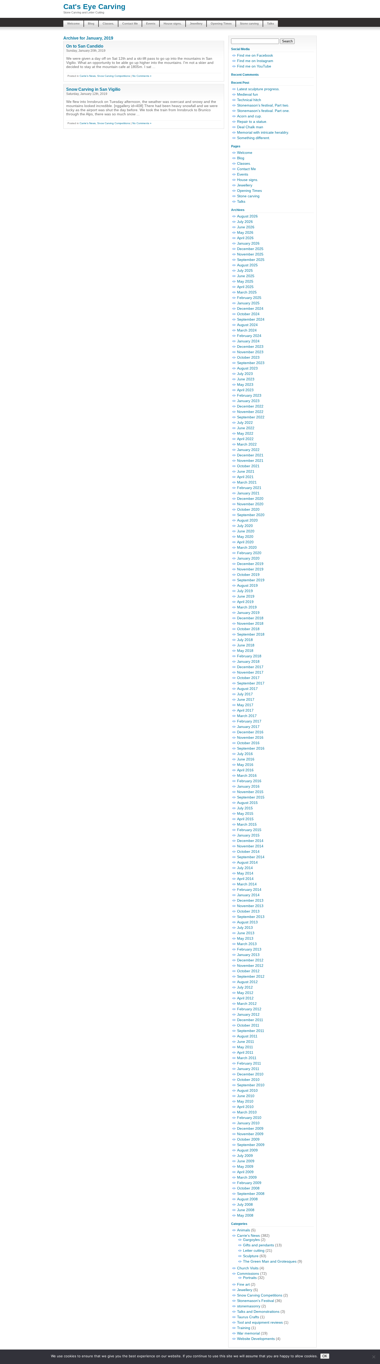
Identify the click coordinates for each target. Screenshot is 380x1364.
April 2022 (245, 439)
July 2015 (245, 808)
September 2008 (250, 1194)
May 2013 (245, 938)
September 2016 (250, 748)
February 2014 (249, 889)
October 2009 (248, 1139)
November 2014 (250, 846)
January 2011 (248, 1069)
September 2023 (250, 363)
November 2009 (250, 1134)
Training (243, 1328)
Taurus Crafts (248, 1317)
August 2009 (247, 1150)
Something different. (253, 138)
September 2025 (250, 260)
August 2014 (247, 862)
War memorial (248, 1333)
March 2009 (247, 1177)
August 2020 (247, 520)
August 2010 (247, 1090)
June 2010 (245, 1096)
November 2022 (250, 412)
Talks (270, 23)
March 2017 (247, 716)
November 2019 (250, 569)
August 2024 (247, 325)
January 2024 (248, 341)
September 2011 (250, 1031)
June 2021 (245, 471)
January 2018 (248, 661)
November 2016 (250, 737)
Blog (91, 23)
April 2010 (245, 1107)
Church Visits (248, 1268)
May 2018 (245, 651)
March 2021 (247, 482)
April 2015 (245, 819)
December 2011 (250, 1020)
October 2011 (248, 1025)
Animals (243, 1230)
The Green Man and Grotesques (270, 1261)
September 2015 (250, 797)
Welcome (73, 23)
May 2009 (245, 1166)
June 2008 (245, 1210)
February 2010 (249, 1118)
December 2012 (250, 960)
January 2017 (248, 727)
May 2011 (245, 1047)
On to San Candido (84, 46)
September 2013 (250, 917)
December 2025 (250, 249)
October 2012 (248, 971)
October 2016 (248, 743)
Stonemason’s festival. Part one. (263, 111)
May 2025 (245, 281)
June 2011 (245, 1041)
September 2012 (250, 976)
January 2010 (248, 1123)
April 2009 (245, 1172)
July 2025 (245, 270)
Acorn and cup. (249, 116)
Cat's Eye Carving (94, 7)
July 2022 (245, 422)
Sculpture (251, 1256)
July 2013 (245, 927)
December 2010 (250, 1074)
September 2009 (250, 1145)
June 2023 (245, 379)
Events (150, 23)
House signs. (172, 23)
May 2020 (245, 536)
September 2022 (250, 417)
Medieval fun (247, 94)
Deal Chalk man (250, 127)
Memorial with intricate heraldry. (263, 132)
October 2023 (248, 357)
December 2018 (250, 618)
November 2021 (250, 460)
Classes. (108, 23)
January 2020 (248, 558)
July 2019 (245, 591)
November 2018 (250, 623)
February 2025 (249, 298)
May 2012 (245, 993)
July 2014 (245, 868)
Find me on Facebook (255, 55)
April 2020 (245, 542)
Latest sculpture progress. (258, 89)
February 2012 (249, 1009)
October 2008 (248, 1188)
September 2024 (250, 319)
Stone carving (249, 23)
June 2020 (245, 531)
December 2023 (250, 346)
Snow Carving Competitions (113, 75)
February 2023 (249, 395)
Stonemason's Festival (255, 1301)
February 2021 (249, 488)
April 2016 (245, 770)
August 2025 (247, 265)
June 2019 (245, 596)
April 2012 (245, 998)
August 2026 (247, 216)
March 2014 (247, 884)
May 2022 (245, 433)
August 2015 (247, 803)
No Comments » (141, 75)
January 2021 (248, 493)
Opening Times (221, 23)
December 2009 (250, 1128)
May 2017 (245, 705)
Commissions (248, 1273)
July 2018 (245, 640)
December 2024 (250, 308)
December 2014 (250, 841)
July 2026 (245, 222)
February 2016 (249, 781)
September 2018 (250, 634)
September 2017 (250, 683)
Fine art (243, 1284)
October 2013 (248, 911)
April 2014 (245, 879)
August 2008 (247, 1199)
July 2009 (245, 1156)
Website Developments (256, 1339)
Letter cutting (253, 1250)
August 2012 (247, 982)
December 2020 (250, 498)
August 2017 (247, 689)
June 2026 (245, 227)
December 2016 (250, 732)
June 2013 (245, 933)
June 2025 (245, 276)
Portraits (250, 1278)
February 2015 (249, 830)
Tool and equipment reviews (260, 1322)
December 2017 (250, 667)
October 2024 (248, 314)
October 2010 (248, 1079)
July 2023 (245, 374)
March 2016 (247, 775)
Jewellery (196, 23)
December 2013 (250, 900)
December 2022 (250, 406)
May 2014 (245, 873)
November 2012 (250, 965)
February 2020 (249, 553)
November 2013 (250, 906)
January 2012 (248, 1014)
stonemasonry (248, 1306)
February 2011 (249, 1063)
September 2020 (250, 515)
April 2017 (245, 710)
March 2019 (247, 607)
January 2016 (248, 786)
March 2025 (247, 292)
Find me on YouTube (254, 66)
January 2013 (248, 955)
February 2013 (249, 949)
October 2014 (248, 851)
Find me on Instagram (255, 61)
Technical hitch (249, 100)
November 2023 (250, 352)
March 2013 (247, 944)
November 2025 (250, 254)
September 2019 (250, 580)
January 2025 (248, 303)
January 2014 (248, 895)
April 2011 (245, 1052)
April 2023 (245, 390)
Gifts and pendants (258, 1245)
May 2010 (245, 1101)
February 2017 (249, 721)
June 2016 (245, 759)
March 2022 (247, 444)
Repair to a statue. (252, 121)
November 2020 (250, 504)
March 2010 (247, 1112)
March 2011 (246, 1058)
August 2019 (247, 585)
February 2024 (249, 336)
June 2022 (245, 428)
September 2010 (250, 1085)
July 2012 (245, 987)
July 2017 (245, 694)
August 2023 (247, 368)
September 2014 (250, 857)
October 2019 (248, 574)
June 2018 (245, 645)
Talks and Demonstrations (258, 1311)
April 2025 (245, 287)
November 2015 (250, 792)
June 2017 (245, 699)
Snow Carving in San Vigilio (93, 89)
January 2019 (248, 613)
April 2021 (245, 477)
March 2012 (247, 1003)
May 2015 (245, 813)
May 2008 (245, 1215)
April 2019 (245, 602)
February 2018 (249, 656)
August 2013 (247, 922)
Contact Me (130, 23)
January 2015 (248, 835)
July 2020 (245, 526)
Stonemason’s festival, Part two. (263, 105)
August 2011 (247, 1036)
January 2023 (248, 401)
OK (324, 1356)
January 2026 (248, 243)
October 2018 (248, 629)
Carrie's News (88, 75)
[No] (373, 1356)
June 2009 (245, 1161)
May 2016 (245, 765)
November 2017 (250, 672)
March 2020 (247, 547)
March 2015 (247, 824)
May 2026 (245, 232)
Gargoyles (251, 1240)
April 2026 (245, 238)
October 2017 (248, 678)
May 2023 (245, 384)
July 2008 (245, 1204)
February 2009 (249, 1183)
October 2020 (248, 509)
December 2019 (250, 564)
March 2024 (247, 330)
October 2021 (248, 466)
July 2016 (245, 754)
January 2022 (248, 450)
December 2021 (250, 455)
